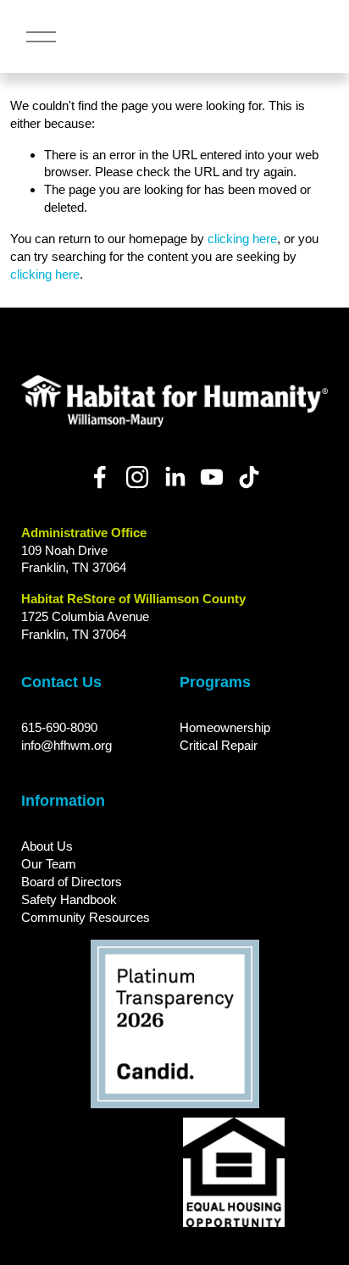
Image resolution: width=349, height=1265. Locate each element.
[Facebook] (100, 477)
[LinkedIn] (174, 477)
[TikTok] (249, 477)
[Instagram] (137, 477)
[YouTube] (212, 477)
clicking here (242, 238)
